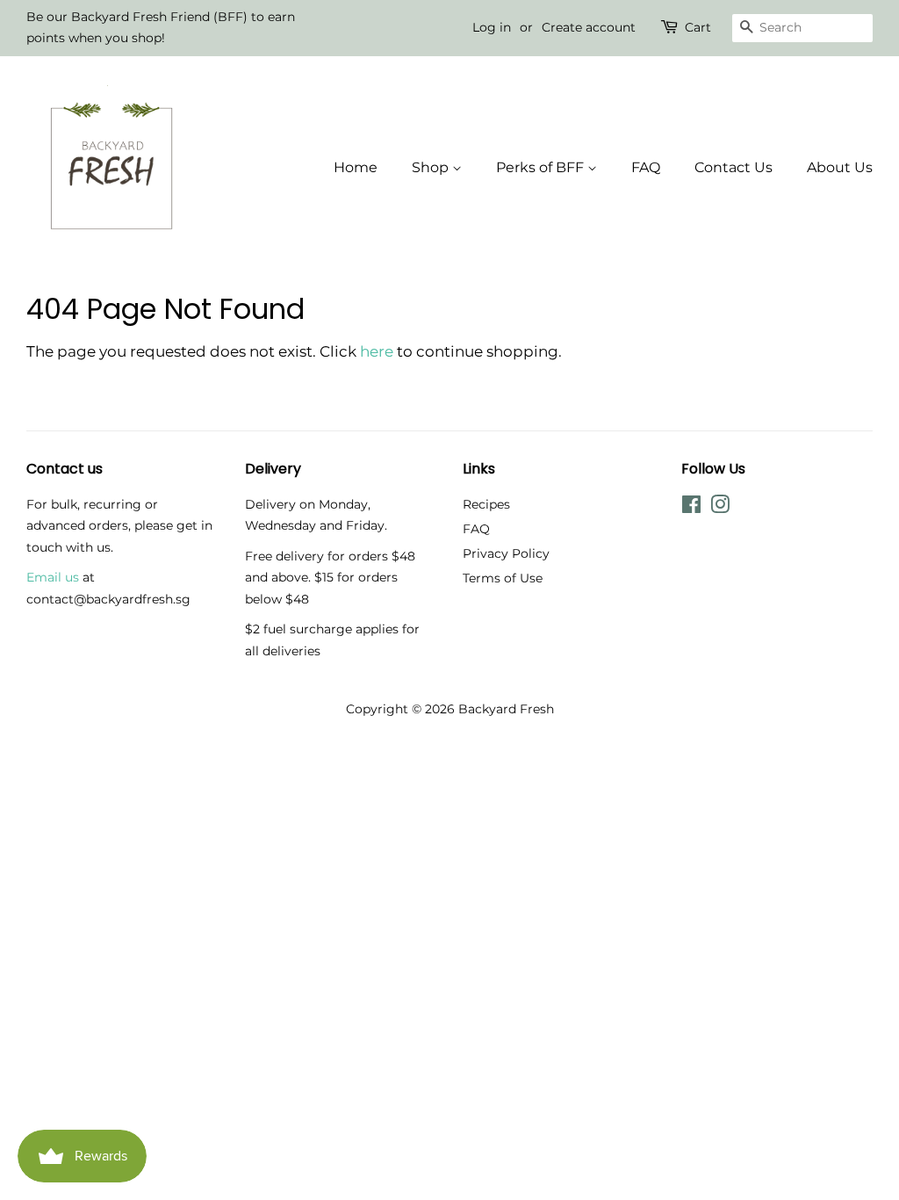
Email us (52, 577)
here (376, 351)
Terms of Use (503, 578)
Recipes (486, 504)
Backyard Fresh (506, 709)
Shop (432, 167)
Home (356, 167)
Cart (698, 27)
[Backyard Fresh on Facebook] (691, 508)
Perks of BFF (541, 167)
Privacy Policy (506, 553)
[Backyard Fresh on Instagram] (720, 508)
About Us (840, 167)
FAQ (645, 167)
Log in (491, 27)
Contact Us (733, 167)
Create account (589, 27)
